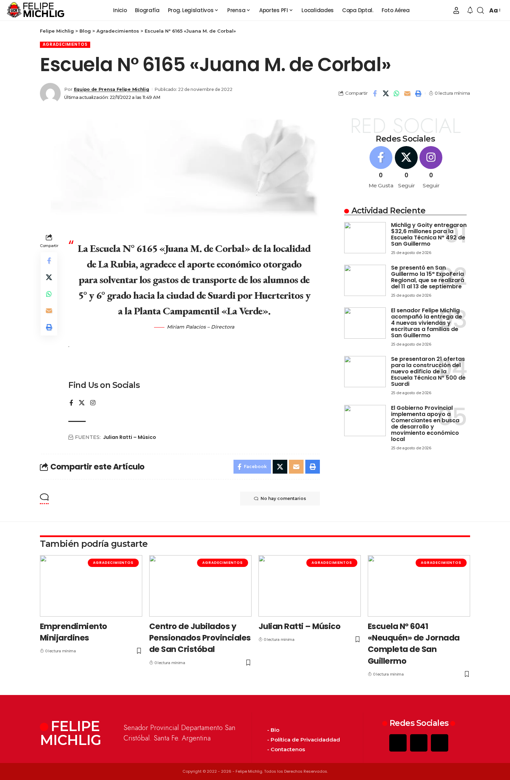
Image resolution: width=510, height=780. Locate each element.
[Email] (407, 93)
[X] (82, 403)
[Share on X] (386, 93)
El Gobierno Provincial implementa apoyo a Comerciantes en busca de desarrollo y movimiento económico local (425, 423)
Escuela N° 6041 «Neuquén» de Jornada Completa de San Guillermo (414, 644)
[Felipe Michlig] (36, 10)
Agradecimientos (65, 44)
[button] (456, 10)
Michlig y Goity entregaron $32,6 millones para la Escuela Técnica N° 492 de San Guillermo (429, 234)
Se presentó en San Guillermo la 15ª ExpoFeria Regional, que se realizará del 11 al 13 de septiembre (427, 277)
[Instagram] (92, 403)
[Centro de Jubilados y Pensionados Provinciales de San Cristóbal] (200, 586)
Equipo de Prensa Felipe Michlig (111, 89)
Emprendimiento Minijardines (73, 632)
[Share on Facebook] (375, 93)
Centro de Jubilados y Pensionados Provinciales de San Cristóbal (200, 638)
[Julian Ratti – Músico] (309, 586)
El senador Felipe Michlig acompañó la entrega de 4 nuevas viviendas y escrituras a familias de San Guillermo (426, 322)
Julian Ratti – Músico (129, 437)
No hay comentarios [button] (283, 498)
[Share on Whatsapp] (396, 93)
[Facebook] (71, 403)
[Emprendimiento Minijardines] (91, 586)
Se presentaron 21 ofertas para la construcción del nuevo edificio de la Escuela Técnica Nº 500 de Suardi (428, 371)
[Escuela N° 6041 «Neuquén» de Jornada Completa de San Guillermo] (419, 586)
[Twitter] (418, 743)
